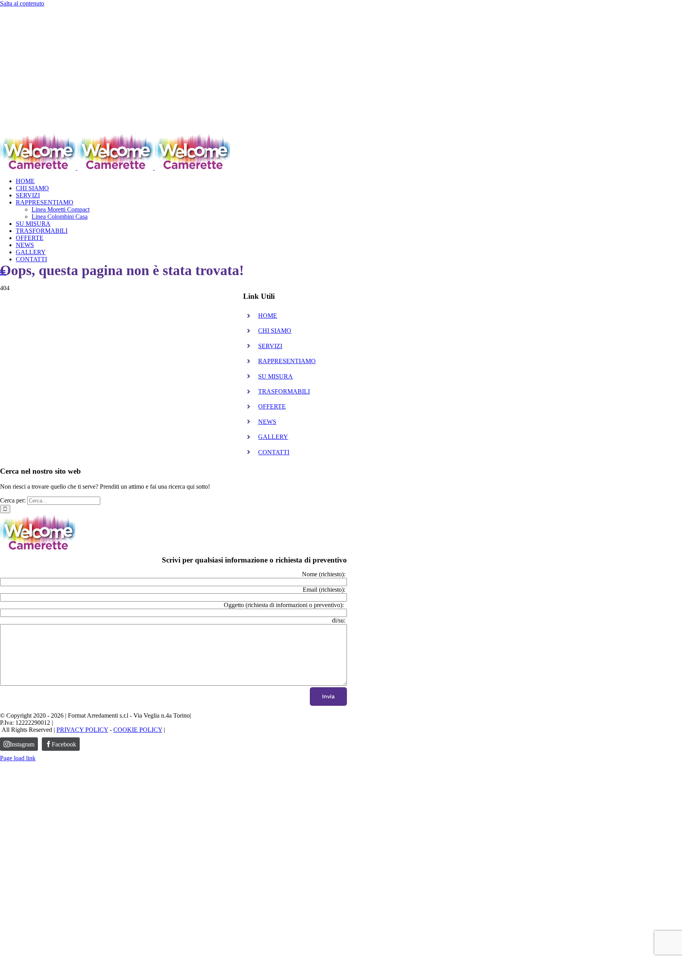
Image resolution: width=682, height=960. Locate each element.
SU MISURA (275, 376)
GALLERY (273, 436)
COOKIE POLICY (137, 729)
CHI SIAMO (274, 330)
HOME (267, 315)
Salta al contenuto (22, 3)
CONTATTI (273, 452)
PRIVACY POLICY (82, 729)
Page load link (18, 758)
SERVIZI (270, 346)
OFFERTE (272, 406)
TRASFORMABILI (284, 391)
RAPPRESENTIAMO (287, 361)
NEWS (267, 421)
